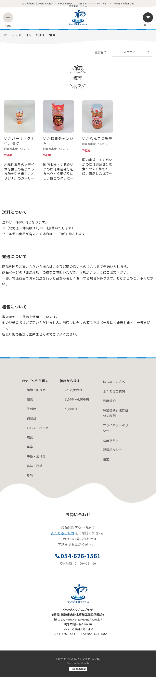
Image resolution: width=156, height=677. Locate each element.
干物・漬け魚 (36, 456)
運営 (106, 459)
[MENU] (8, 17)
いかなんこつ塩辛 (97, 138)
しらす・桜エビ (38, 428)
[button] (8, 17)
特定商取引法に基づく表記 (115, 413)
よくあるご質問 (114, 391)
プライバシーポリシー (115, 428)
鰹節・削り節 (36, 390)
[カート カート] (148, 17)
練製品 (31, 418)
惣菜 (30, 437)
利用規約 (109, 401)
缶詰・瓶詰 (35, 466)
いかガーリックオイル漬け (19, 141)
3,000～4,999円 (77, 399)
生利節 (31, 409)
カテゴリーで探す (31, 34)
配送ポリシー (112, 449)
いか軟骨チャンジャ (58, 141)
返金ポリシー (112, 440)
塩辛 (30, 447)
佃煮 (30, 399)
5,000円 (71, 409)
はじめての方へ (114, 381)
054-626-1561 (81, 556)
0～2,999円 (73, 390)
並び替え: (101, 52)
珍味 (30, 475)
